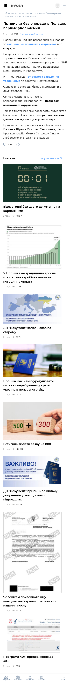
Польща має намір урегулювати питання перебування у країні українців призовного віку (28, 385)
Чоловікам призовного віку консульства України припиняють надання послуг (29, 601)
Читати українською (32, 34)
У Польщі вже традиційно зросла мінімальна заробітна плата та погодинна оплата (29, 277)
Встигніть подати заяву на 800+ (28, 444)
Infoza (17, 6)
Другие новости (50, 158)
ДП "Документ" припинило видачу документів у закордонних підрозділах (30, 495)
